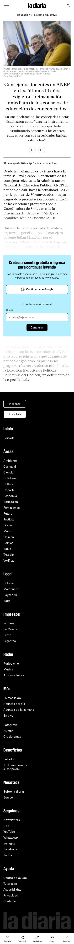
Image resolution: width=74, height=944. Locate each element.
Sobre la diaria (13, 791)
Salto (6, 601)
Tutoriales (10, 884)
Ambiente (10, 461)
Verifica (8, 560)
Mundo (8, 531)
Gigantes (9, 641)
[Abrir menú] (6, 5)
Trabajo (8, 555)
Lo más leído (12, 698)
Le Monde (10, 629)
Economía (10, 496)
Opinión (8, 537)
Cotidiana (10, 478)
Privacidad (10, 895)
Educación (23, 14)
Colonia (8, 583)
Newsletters (11, 820)
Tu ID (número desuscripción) (15, 767)
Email (10, 310)
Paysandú (10, 595)
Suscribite (15, 414)
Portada (9, 438)
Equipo (8, 797)
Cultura (8, 484)
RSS (6, 826)
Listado (8, 759)
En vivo (8, 715)
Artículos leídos (13, 675)
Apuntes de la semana (18, 710)
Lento (7, 635)
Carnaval (9, 466)
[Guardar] (32, 150)
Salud (7, 549)
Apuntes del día (14, 704)
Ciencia (8, 472)
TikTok (7, 855)
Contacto (9, 901)
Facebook (10, 849)
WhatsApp (10, 837)
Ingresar (14, 404)
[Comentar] (41, 150)
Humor (8, 731)
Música (8, 669)
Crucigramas (12, 737)
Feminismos (11, 508)
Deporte (9, 490)
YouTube (9, 832)
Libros (7, 525)
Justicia (8, 519)
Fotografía (10, 725)
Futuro (8, 513)
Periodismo (11, 663)
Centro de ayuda (15, 878)
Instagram (10, 843)
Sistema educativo (45, 14)
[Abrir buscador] (68, 5)
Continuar (37, 327)
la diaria (9, 623)
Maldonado (11, 589)
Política (8, 543)
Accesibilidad (12, 889)
